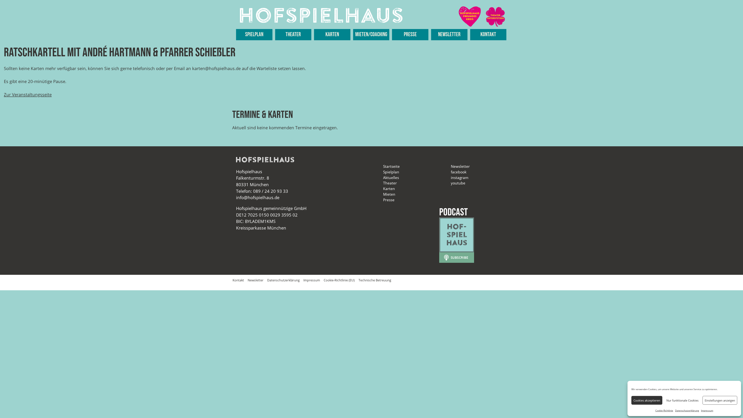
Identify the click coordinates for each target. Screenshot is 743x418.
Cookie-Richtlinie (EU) (339, 280)
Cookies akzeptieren (646, 400)
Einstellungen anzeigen (720, 400)
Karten (332, 34)
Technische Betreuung (375, 280)
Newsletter (449, 34)
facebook (459, 172)
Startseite (391, 166)
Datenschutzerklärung (687, 410)
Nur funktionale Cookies (682, 400)
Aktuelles (391, 177)
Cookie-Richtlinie (664, 410)
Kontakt (488, 34)
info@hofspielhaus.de (257, 197)
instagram (459, 177)
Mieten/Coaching (371, 34)
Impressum (707, 410)
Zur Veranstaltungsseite (28, 95)
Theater (293, 34)
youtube (458, 183)
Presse (410, 34)
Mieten (389, 194)
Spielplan (254, 34)
